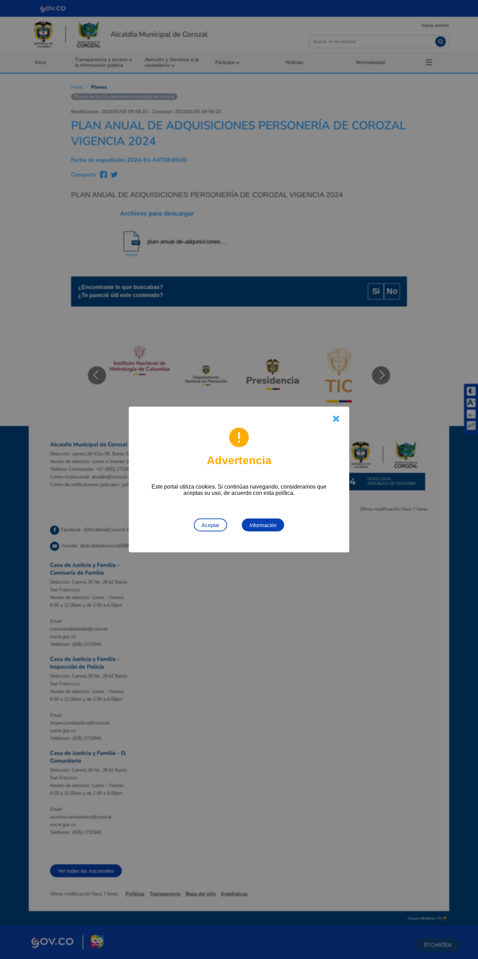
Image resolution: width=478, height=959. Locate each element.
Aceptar (210, 525)
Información (262, 525)
